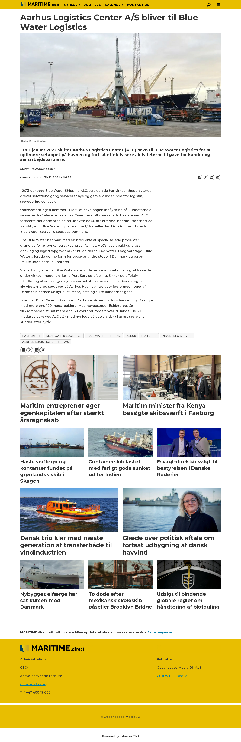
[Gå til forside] (40, 5)
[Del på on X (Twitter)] (205, 177)
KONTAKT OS (138, 5)
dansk (131, 335)
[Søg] (209, 4)
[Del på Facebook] (199, 177)
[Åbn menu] (218, 5)
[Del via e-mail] (217, 177)
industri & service (177, 335)
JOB (87, 5)
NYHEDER (72, 5)
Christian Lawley (33, 684)
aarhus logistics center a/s (45, 341)
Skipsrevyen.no (160, 632)
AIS (98, 5)
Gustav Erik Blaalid (172, 676)
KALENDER (114, 5)
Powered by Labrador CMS (120, 736)
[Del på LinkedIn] (211, 177)
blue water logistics (64, 335)
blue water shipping (103, 335)
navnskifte (31, 335)
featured (149, 335)
